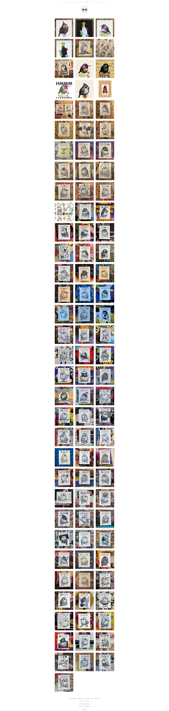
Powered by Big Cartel (84, 709)
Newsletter (79, 698)
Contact (95, 698)
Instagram (88, 698)
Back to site (84, 705)
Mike (92, 698)
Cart (99, 698)
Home (70, 698)
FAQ (83, 698)
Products (74, 698)
